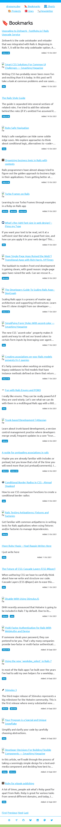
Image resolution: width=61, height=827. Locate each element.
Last (26, 812)
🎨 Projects (14, 10)
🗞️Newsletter (45, 10)
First (4, 812)
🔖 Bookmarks (32, 6)
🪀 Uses (29, 10)
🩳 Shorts (49, 6)
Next (20, 812)
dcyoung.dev (13, 6)
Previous (12, 812)
